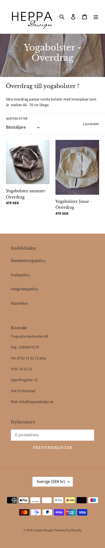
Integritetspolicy (24, 289)
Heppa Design (43, 530)
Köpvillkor (19, 303)
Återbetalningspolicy (28, 261)
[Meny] (96, 17)
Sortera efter (16, 118)
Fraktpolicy (20, 275)
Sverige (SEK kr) (51, 482)
